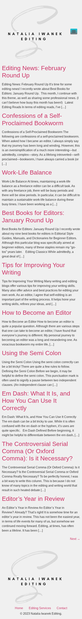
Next (75, 538)
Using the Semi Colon (31, 353)
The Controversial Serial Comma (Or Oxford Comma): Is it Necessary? (37, 451)
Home (19, 608)
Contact (62, 608)
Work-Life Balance (27, 172)
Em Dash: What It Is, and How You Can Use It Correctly (36, 400)
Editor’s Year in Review (33, 498)
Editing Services (40, 608)
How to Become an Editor (37, 312)
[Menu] (73, 31)
